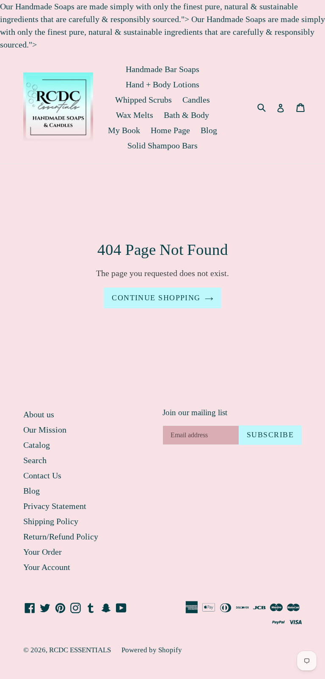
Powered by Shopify (151, 650)
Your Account (46, 567)
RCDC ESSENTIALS (80, 650)
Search (35, 460)
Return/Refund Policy (60, 536)
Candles (196, 99)
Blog (209, 130)
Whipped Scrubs (143, 99)
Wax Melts (134, 115)
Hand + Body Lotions (162, 84)
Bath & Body (186, 115)
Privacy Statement (54, 506)
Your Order (42, 551)
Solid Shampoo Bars (162, 145)
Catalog (36, 445)
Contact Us (42, 475)
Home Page (170, 130)
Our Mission (44, 429)
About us (38, 414)
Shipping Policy (50, 521)
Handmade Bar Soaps (162, 69)
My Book (124, 130)
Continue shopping (156, 297)
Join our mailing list (194, 412)
